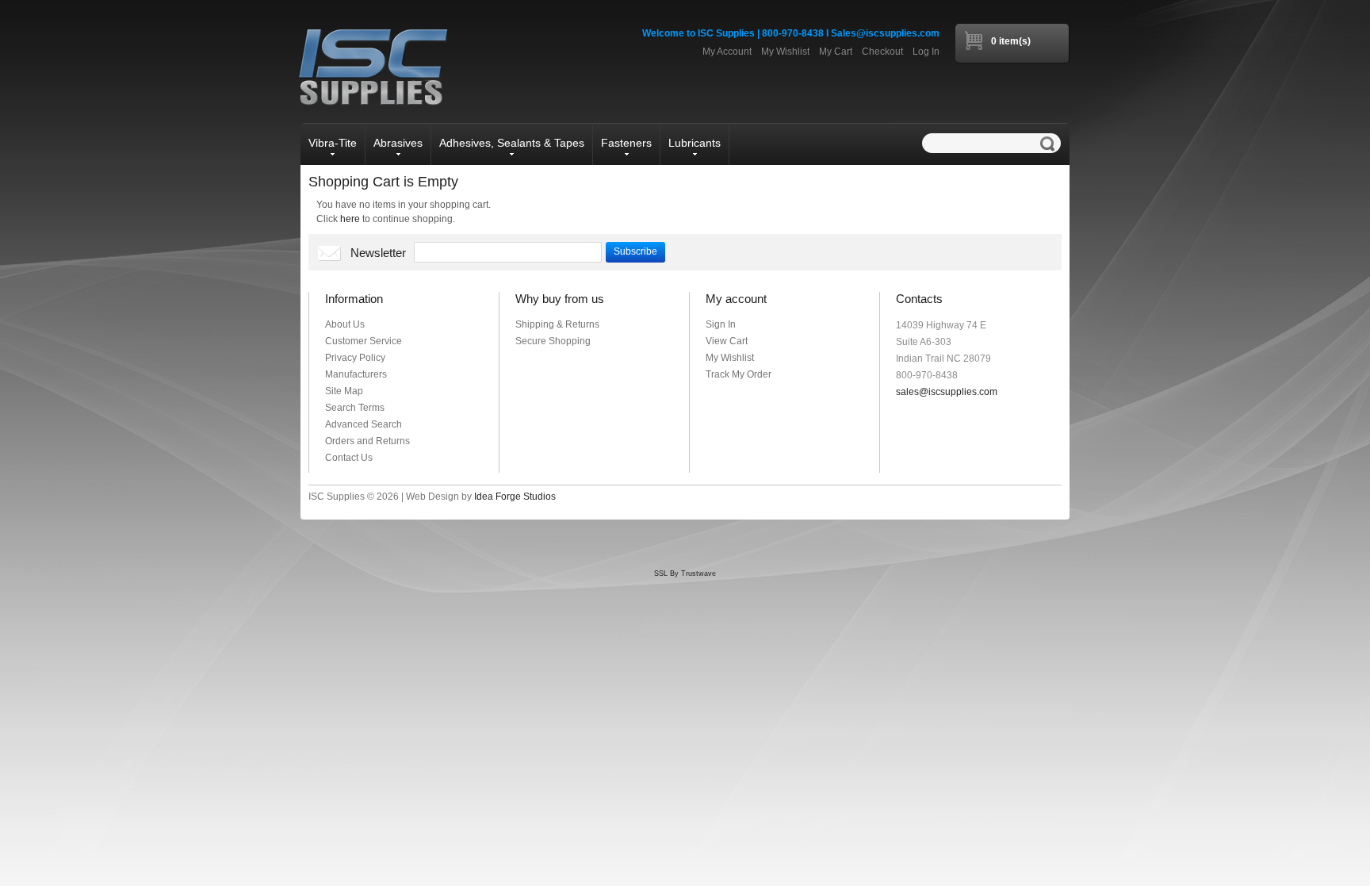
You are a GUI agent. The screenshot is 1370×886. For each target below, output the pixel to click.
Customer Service (363, 341)
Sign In (721, 324)
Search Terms (355, 407)
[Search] (1050, 143)
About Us (345, 324)
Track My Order (738, 374)
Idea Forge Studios (515, 496)
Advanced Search (363, 424)
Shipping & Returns (557, 324)
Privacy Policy (355, 357)
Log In (926, 51)
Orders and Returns (367, 441)
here (350, 218)
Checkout (882, 51)
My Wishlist (785, 51)
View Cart (727, 341)
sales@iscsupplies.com (946, 391)
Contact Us (349, 457)
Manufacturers (356, 374)
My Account (727, 51)
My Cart (835, 51)
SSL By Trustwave (685, 573)
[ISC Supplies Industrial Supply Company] (372, 66)
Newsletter (378, 252)
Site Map (344, 391)
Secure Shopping (553, 341)
